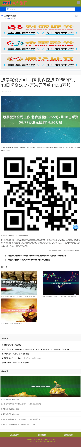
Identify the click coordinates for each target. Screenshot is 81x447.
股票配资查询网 (44, 441)
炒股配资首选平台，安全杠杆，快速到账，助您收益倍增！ (22, 358)
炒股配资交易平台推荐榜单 (10, 399)
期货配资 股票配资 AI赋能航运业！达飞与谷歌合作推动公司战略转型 (29, 260)
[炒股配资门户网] (14, 3)
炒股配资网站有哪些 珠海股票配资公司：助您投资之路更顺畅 (21, 404)
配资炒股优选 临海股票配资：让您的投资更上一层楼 (18, 424)
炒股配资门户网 (14, 435)
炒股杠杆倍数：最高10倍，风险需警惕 (15, 362)
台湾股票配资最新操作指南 (10, 409)
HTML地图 (52, 439)
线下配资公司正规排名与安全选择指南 (15, 354)
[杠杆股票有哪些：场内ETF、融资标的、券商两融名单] (61, 283)
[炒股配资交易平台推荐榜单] (40, 386)
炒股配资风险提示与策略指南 (12, 345)
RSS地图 (45, 439)
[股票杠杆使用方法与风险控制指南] (19, 310)
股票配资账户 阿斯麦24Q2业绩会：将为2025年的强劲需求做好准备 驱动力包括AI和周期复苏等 (37, 256)
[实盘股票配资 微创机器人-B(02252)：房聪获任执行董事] (19, 283)
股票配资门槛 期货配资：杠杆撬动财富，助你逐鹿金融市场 (20, 419)
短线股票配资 (68, 435)
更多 (76, 16)
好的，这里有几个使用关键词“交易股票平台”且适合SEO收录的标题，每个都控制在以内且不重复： (36, 349)
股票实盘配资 (42, 435)
